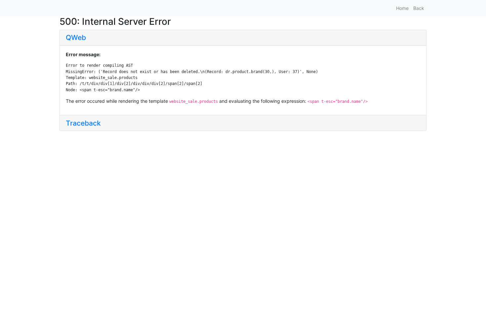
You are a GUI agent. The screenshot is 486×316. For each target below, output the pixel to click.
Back (418, 8)
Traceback (83, 123)
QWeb (76, 37)
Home (402, 8)
